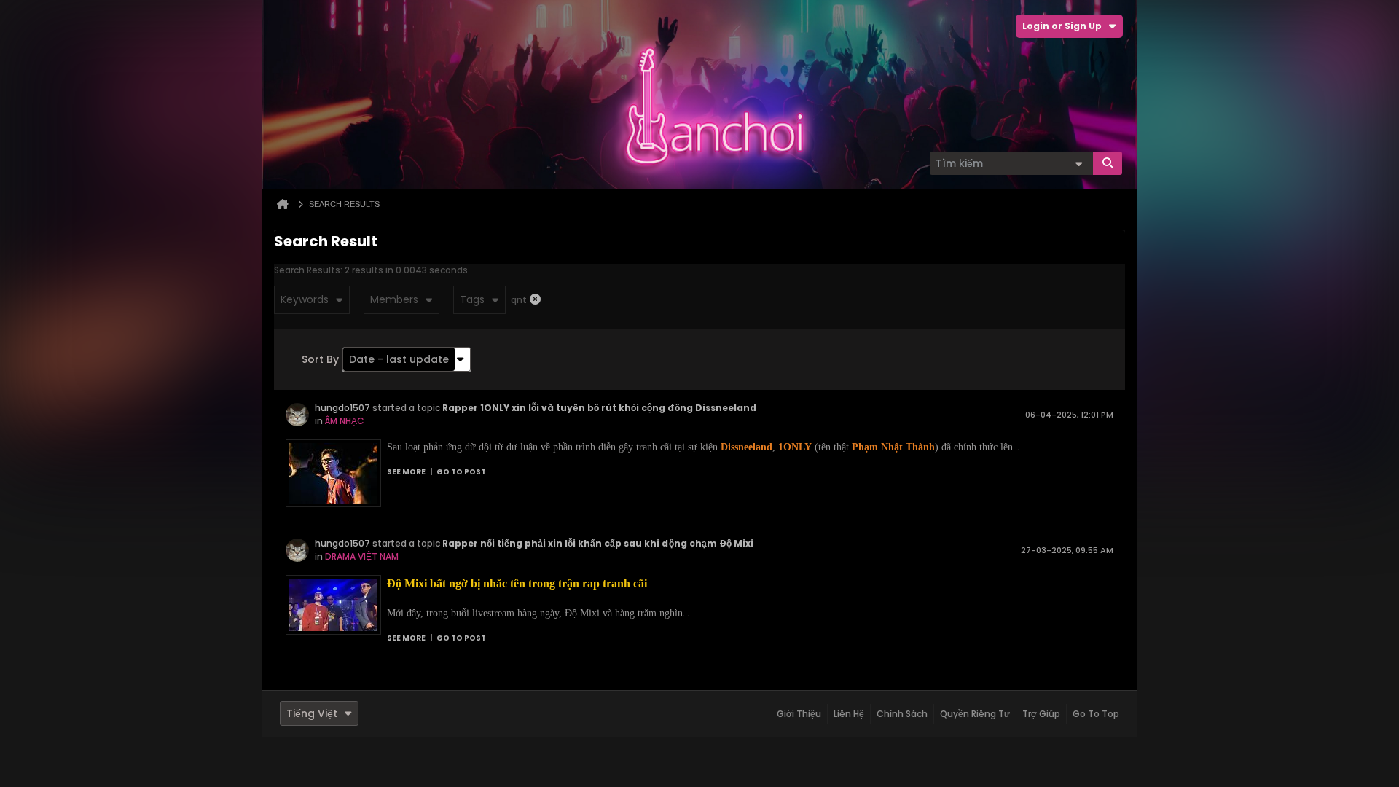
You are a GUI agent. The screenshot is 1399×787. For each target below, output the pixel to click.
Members (394, 299)
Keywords (305, 299)
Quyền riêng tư (975, 714)
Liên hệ (849, 714)
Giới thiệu (799, 714)
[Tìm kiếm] (1107, 163)
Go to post (461, 471)
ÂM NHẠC (344, 421)
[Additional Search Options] (1078, 163)
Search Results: (308, 270)
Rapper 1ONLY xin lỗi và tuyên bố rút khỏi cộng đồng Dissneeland (599, 408)
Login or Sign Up (1062, 26)
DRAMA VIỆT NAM (362, 556)
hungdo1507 (342, 408)
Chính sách (902, 714)
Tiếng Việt (311, 713)
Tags (472, 299)
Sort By (320, 359)
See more (406, 471)
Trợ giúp (1041, 714)
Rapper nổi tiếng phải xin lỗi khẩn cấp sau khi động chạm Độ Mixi (597, 543)
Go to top (1096, 714)
